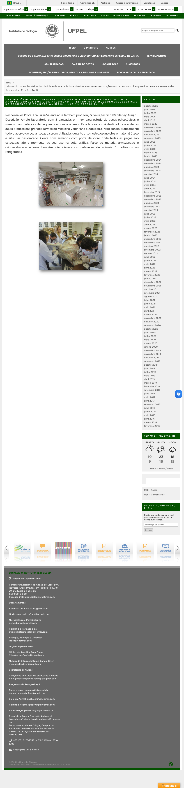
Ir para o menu (40, 9)
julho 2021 (149, 300)
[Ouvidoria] (41, 552)
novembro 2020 (153, 318)
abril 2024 (149, 188)
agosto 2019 (151, 365)
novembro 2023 (152, 199)
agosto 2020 (151, 329)
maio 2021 (149, 307)
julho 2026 (149, 109)
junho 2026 (150, 113)
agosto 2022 (151, 253)
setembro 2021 (152, 293)
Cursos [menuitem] (111, 48)
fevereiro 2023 (152, 232)
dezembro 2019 (152, 350)
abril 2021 (149, 311)
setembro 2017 (152, 390)
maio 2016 (149, 415)
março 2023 (150, 228)
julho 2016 (149, 408)
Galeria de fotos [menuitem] (83, 64)
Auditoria (59, 16)
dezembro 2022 (152, 239)
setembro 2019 (152, 361)
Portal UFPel (13, 16)
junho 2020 (150, 336)
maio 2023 (149, 221)
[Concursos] (123, 552)
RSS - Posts (150, 490)
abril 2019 (149, 379)
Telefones (172, 16)
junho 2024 (150, 181)
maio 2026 (150, 116)
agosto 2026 (151, 106)
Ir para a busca (63, 9)
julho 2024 (149, 178)
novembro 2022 (152, 242)
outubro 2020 (151, 321)
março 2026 (150, 124)
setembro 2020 (152, 325)
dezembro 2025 (152, 127)
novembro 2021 (152, 285)
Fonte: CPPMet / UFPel (161, 468)
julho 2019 (149, 368)
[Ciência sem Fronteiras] (20, 552)
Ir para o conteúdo (15, 9)
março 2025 (150, 152)
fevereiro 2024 (152, 192)
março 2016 (150, 422)
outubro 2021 (151, 289)
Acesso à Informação (37, 16)
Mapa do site (167, 9)
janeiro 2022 (150, 278)
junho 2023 (150, 217)
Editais (105, 16)
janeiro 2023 (150, 235)
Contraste (146, 9)
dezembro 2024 (152, 160)
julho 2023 (149, 214)
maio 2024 (150, 185)
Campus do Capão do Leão (26, 578)
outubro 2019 (151, 357)
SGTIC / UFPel (63, 764)
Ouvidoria (140, 16)
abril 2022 (149, 268)
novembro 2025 (152, 131)
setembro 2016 (152, 404)
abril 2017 (149, 401)
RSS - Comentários (154, 494)
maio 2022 (149, 264)
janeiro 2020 (151, 347)
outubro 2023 (151, 203)
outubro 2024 (151, 167)
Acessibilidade (124, 9)
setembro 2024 (152, 170)
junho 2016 (150, 411)
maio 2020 (150, 339)
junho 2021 (150, 303)
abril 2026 (149, 120)
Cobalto (74, 16)
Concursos (90, 16)
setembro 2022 (152, 250)
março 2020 (150, 343)
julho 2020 (150, 332)
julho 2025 (149, 142)
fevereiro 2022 (152, 275)
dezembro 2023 (152, 196)
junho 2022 (150, 260)
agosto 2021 (150, 296)
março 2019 (150, 383)
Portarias (156, 16)
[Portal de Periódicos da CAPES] (61, 552)
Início (8, 82)
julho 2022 (149, 257)
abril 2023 (149, 224)
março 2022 (150, 271)
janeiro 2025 (150, 156)
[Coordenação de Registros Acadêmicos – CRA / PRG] (82, 552)
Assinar (148, 530)
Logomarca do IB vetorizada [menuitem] (136, 72)
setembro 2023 (152, 206)
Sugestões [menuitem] (133, 64)
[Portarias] (143, 552)
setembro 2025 (152, 138)
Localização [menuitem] (110, 64)
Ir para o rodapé (86, 9)
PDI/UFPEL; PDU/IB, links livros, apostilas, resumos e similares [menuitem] (69, 72)
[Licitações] (163, 552)
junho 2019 (150, 372)
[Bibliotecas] (102, 552)
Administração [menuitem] (54, 64)
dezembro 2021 (152, 282)
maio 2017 (149, 397)
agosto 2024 (151, 174)
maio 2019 (149, 375)
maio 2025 (149, 149)
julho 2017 (149, 393)
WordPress (26, 764)
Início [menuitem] (72, 48)
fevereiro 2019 (152, 386)
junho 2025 (150, 145)
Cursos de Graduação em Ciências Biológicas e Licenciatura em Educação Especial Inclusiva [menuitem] (78, 56)
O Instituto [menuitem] (91, 48)
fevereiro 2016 (152, 426)
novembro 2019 (152, 354)
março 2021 (150, 314)
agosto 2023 (151, 210)
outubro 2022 (151, 246)
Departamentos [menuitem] (156, 56)
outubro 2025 (151, 134)
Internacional (121, 16)
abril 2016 (149, 419)
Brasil (17, 2)
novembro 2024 (152, 163)
